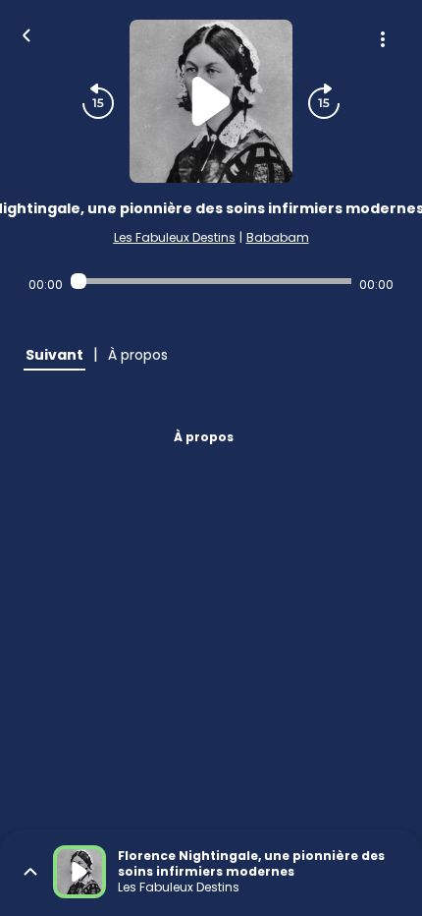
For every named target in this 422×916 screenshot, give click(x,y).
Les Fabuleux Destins (175, 237)
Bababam (277, 237)
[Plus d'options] (382, 39)
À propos (204, 437)
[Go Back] (26, 33)
